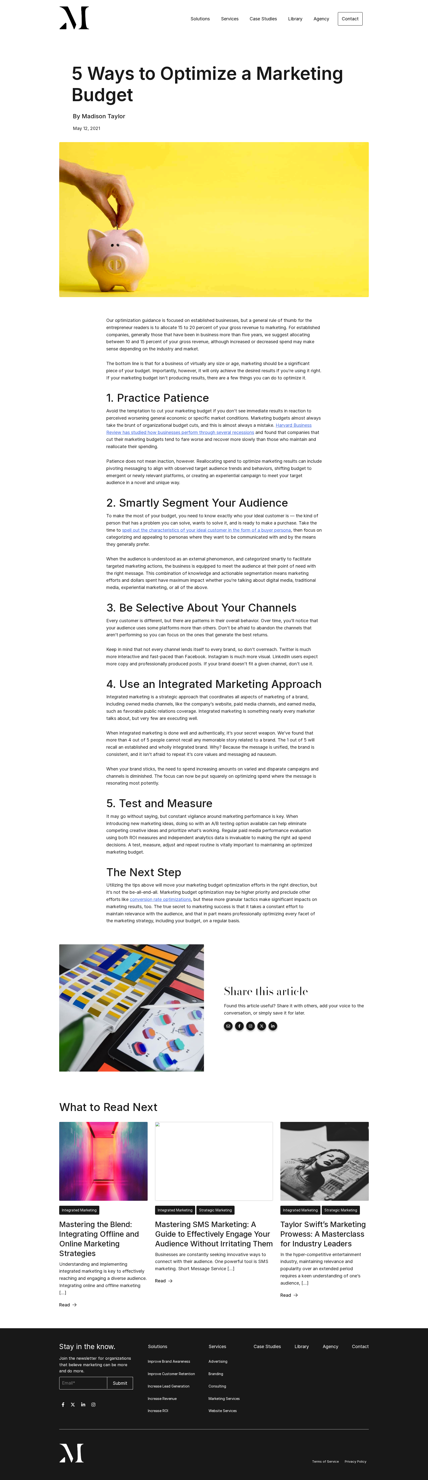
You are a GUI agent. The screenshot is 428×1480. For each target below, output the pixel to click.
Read (64, 1304)
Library (295, 18)
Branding (216, 1374)
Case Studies (263, 18)
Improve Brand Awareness (169, 1361)
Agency (321, 18)
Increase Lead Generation (168, 1386)
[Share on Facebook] (239, 1026)
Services (230, 18)
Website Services (223, 1411)
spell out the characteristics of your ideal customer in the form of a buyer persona (206, 530)
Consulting (217, 1386)
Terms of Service (325, 1461)
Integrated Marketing (79, 1210)
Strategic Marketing (215, 1210)
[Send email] (228, 1026)
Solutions (200, 18)
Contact (350, 18)
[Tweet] (261, 1026)
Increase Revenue (162, 1398)
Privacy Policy (355, 1461)
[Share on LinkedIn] (272, 1026)
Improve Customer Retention (171, 1374)
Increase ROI (158, 1411)
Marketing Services (224, 1398)
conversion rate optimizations (160, 899)
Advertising (218, 1361)
